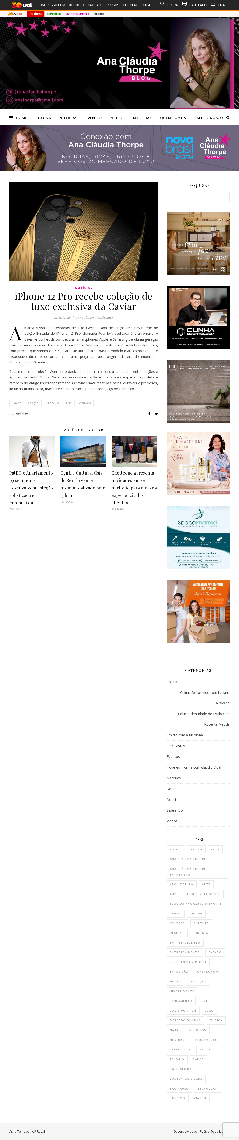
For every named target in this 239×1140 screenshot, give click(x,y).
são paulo (179, 1088)
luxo (69, 403)
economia (199, 933)
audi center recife (203, 894)
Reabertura (180, 1049)
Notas (171, 788)
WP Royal (38, 1131)
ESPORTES (54, 14)
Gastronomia (209, 971)
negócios (197, 1030)
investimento (182, 991)
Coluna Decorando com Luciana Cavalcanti (205, 697)
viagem (200, 1098)
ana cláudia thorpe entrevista (188, 871)
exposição (179, 971)
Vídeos (118, 117)
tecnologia (208, 1088)
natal (175, 1030)
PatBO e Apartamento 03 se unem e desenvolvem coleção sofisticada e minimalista (31, 488)
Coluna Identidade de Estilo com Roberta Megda (204, 718)
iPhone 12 (52, 403)
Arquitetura (181, 884)
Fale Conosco (208, 117)
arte (206, 884)
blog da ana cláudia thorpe (196, 903)
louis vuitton (183, 1010)
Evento (215, 952)
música (216, 1020)
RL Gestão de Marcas (215, 1131)
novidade (178, 1040)
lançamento (181, 1001)
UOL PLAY (130, 5)
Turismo (177, 1098)
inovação (198, 981)
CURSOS (112, 5)
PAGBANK (95, 5)
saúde (198, 1059)
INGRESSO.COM (53, 5)
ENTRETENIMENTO (77, 14)
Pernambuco (206, 1040)
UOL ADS (148, 5)
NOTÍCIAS (36, 14)
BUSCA (172, 5)
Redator (22, 413)
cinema (196, 913)
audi (174, 894)
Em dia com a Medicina (185, 735)
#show (196, 849)
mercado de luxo (185, 1020)
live (204, 1001)
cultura (201, 923)
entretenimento (185, 952)
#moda (176, 849)
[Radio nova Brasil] (119, 170)
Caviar (16, 403)
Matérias (142, 117)
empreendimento (185, 942)
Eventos (94, 117)
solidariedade (183, 1069)
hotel (175, 981)
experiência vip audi (188, 962)
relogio (177, 1059)
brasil (175, 913)
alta (215, 849)
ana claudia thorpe (188, 859)
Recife (205, 1049)
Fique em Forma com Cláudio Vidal (194, 767)
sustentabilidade (186, 1078)
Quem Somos (173, 117)
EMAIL (222, 5)
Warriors (85, 403)
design (176, 933)
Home (21, 117)
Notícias (68, 117)
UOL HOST (76, 5)
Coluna (43, 117)
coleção (33, 403)
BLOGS (99, 14)
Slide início (175, 810)
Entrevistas (176, 745)
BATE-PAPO (198, 5)
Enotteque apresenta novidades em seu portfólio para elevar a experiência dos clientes (134, 488)
